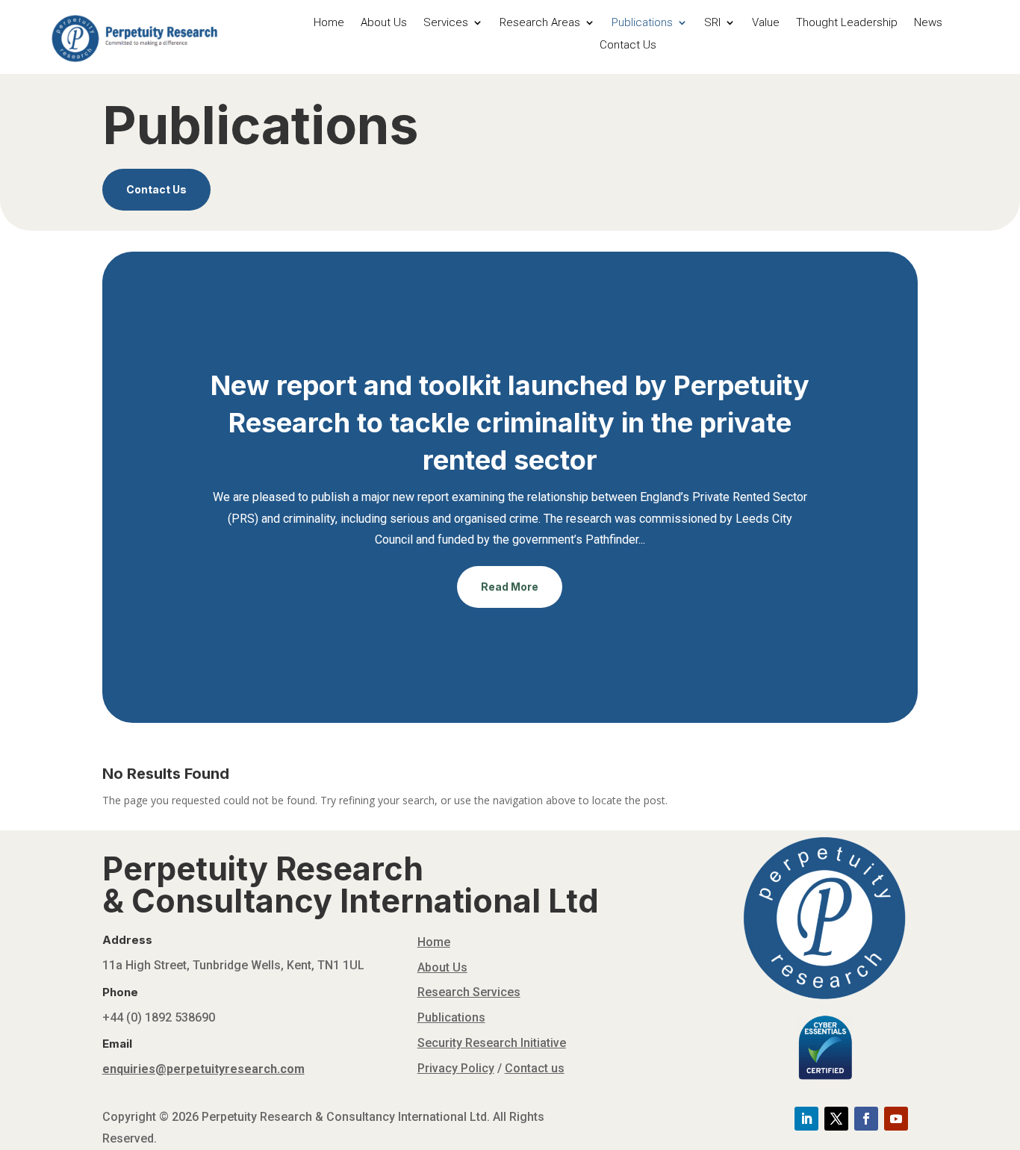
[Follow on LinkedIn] (806, 1119)
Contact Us (628, 46)
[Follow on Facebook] (866, 1119)
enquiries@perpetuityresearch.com (203, 1069)
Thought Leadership (847, 23)
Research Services (468, 992)
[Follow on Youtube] (896, 1119)
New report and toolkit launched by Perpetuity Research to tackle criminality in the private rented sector (510, 423)
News (928, 23)
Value (766, 23)
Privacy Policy (455, 1068)
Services (445, 23)
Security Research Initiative (491, 1043)
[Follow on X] (836, 1119)
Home (329, 23)
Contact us (535, 1068)
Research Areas (540, 23)
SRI (712, 23)
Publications (642, 23)
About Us (384, 23)
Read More (509, 586)
